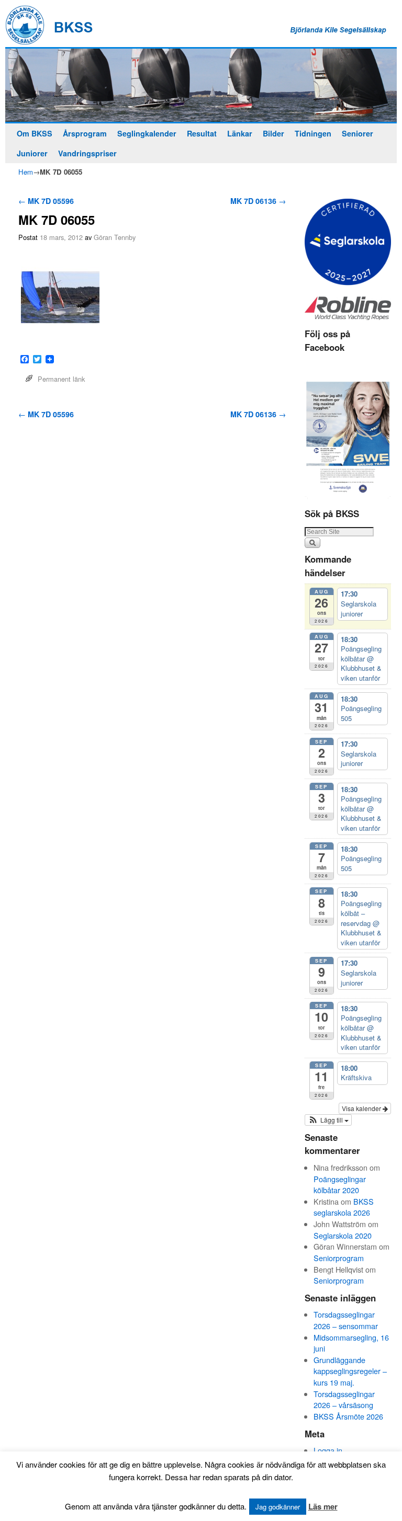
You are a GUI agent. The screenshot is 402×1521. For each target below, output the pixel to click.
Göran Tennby (115, 237)
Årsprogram (85, 133)
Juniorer (32, 153)
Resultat (202, 133)
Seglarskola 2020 (343, 1235)
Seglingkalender (146, 133)
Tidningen (313, 133)
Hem (25, 172)
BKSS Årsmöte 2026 (348, 1416)
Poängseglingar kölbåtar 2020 (340, 1184)
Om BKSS (34, 133)
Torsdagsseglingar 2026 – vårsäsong (344, 1399)
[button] (328, 1120)
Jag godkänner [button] (277, 1507)
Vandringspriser (87, 153)
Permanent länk (61, 379)
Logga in (328, 1450)
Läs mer (323, 1506)
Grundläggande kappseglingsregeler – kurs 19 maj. (350, 1371)
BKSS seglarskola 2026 (344, 1207)
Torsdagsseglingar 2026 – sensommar (346, 1320)
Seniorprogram (339, 1257)
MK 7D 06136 (258, 201)
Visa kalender (362, 1108)
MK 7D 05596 (46, 201)
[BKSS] (201, 85)
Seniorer (357, 133)
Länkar (239, 133)
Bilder (273, 133)
